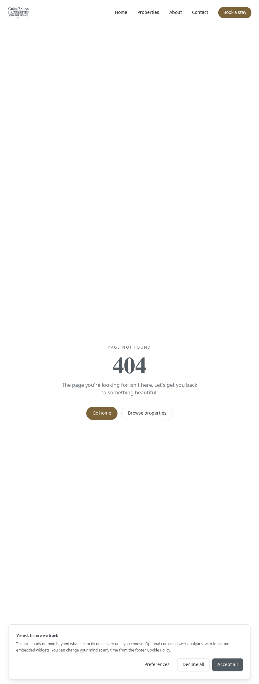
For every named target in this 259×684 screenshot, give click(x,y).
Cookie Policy (158, 650)
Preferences (157, 664)
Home (121, 12)
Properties (148, 12)
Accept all (227, 664)
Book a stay (234, 12)
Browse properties (147, 413)
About (175, 12)
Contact (200, 12)
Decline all (193, 664)
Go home (102, 413)
